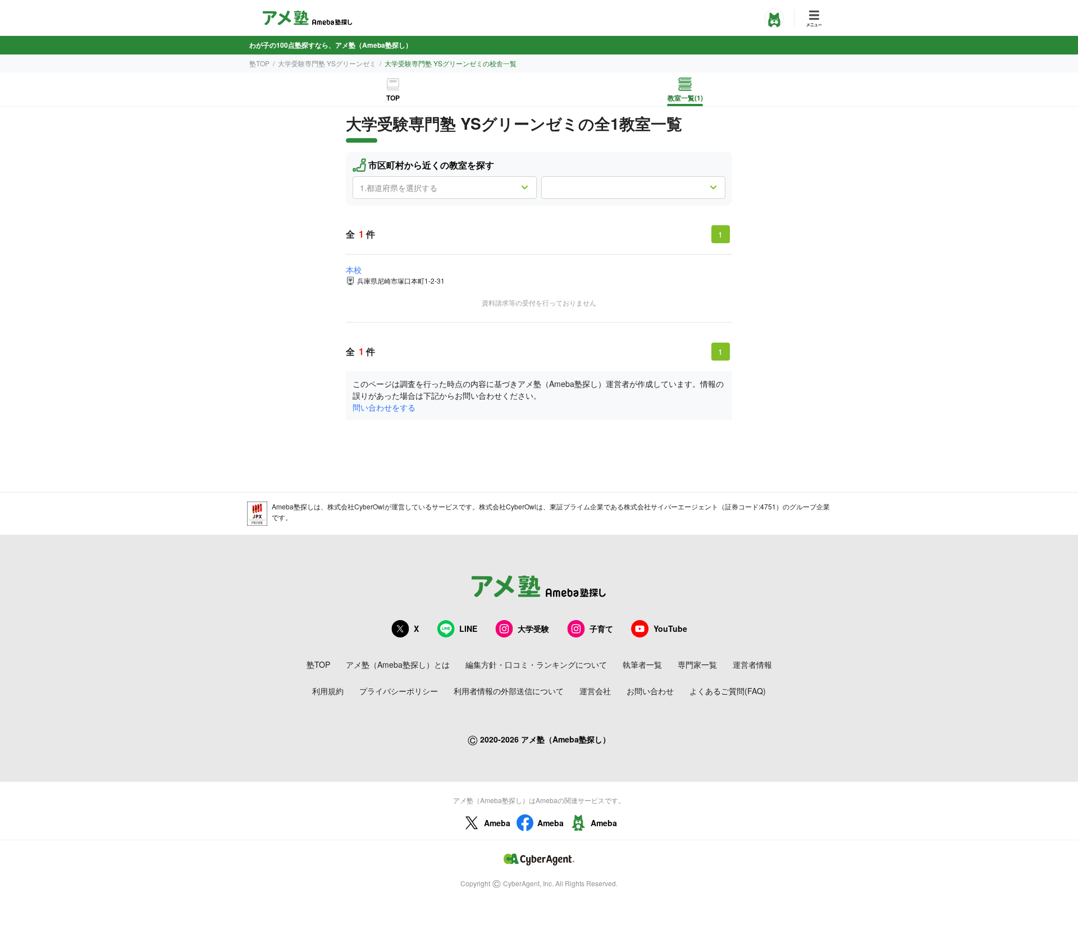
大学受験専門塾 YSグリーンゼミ (327, 63)
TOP (393, 98)
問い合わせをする (384, 407)
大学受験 (533, 628)
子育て (601, 628)
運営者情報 (752, 664)
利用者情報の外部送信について (509, 690)
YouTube (670, 628)
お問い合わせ (650, 690)
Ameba (497, 822)
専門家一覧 (697, 664)
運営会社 (595, 690)
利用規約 (328, 690)
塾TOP (259, 63)
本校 (354, 269)
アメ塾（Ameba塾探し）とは (398, 664)
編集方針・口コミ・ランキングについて (536, 664)
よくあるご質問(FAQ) (727, 690)
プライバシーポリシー (398, 690)
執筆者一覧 (642, 664)
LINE (468, 628)
